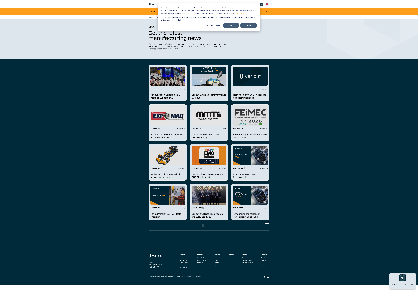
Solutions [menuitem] (200, 254)
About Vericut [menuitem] (265, 258)
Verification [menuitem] (183, 260)
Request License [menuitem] (247, 260)
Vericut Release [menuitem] (246, 258)
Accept (231, 25)
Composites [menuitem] (183, 267)
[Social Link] (264, 277)
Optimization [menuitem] (184, 262)
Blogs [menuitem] (215, 258)
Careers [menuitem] (263, 260)
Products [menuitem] (183, 254)
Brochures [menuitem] (217, 262)
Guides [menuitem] (216, 260)
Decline (248, 25)
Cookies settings (213, 25)
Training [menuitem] (231, 254)
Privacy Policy (239, 13)
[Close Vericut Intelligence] (413, 275)
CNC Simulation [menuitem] (184, 258)
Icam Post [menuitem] (183, 265)
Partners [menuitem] (200, 262)
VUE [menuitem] (262, 262)
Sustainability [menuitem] (201, 260)
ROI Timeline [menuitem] (201, 265)
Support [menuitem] (244, 254)
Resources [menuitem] (217, 254)
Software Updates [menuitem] (247, 262)
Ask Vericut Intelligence (402, 285)
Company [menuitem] (264, 254)
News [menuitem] (263, 265)
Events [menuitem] (216, 265)
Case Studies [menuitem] (201, 258)
